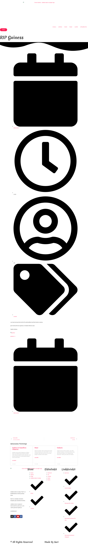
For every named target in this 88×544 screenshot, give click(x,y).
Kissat (71, 27)
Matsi (36, 448)
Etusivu (54, 27)
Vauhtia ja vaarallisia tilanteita (19, 448)
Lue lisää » (14, 460)
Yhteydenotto (83, 27)
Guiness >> (12, 336)
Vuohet (76, 27)
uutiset (15, 316)
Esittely (60, 27)
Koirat (65, 27)
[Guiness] (12, 332)
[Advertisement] (44, 426)
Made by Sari (52, 542)
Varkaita (59, 448)
